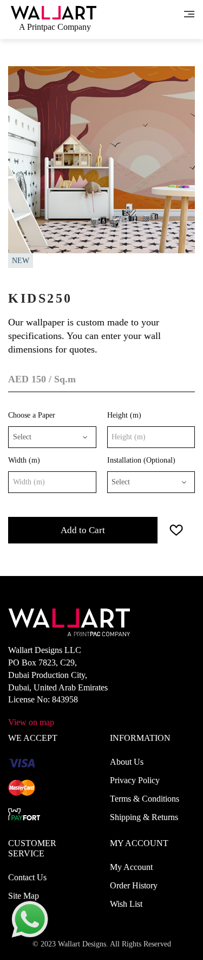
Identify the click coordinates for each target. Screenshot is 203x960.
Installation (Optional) (141, 460)
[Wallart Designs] (53, 11)
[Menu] (189, 13)
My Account (131, 867)
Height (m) (124, 415)
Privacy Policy (135, 780)
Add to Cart (83, 530)
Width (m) (24, 460)
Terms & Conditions (144, 798)
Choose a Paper (31, 415)
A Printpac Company (55, 26)
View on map (31, 722)
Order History (134, 885)
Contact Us (27, 877)
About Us (126, 761)
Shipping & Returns (144, 817)
